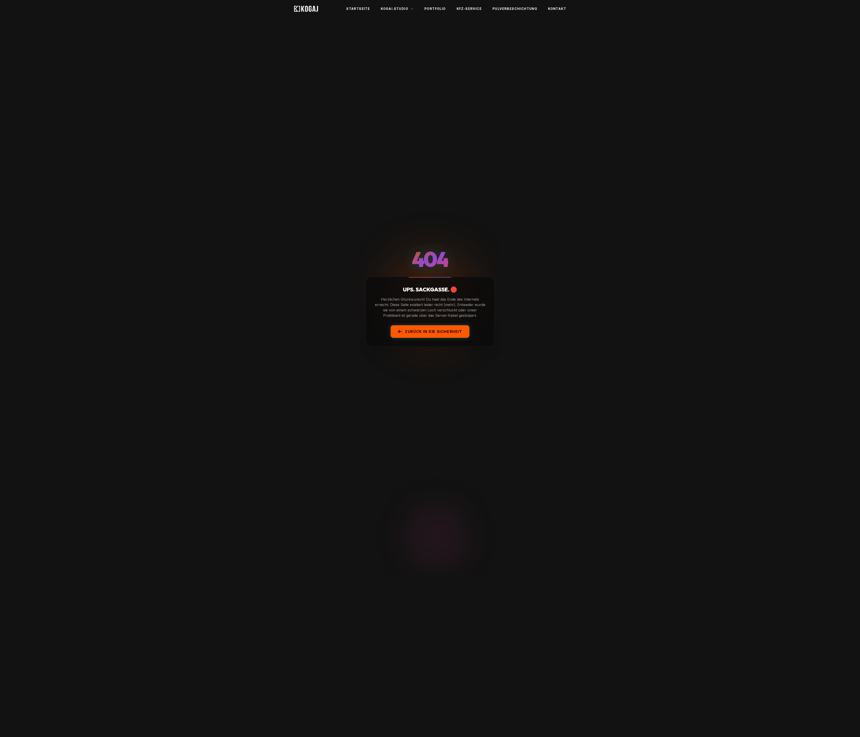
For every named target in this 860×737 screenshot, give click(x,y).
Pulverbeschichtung (514, 9)
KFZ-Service (469, 9)
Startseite (358, 9)
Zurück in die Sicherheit (433, 331)
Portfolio (435, 9)
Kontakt (557, 9)
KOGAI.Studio (394, 9)
